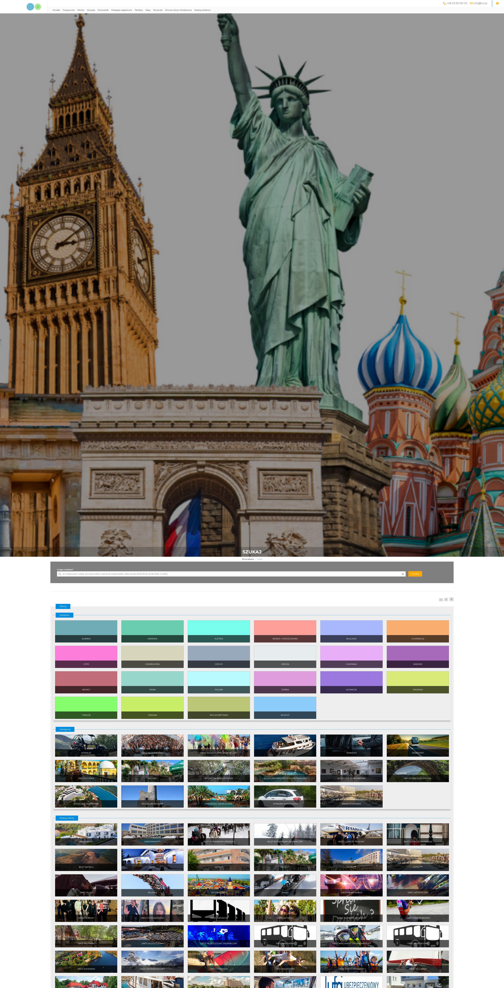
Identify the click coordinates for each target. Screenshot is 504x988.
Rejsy (148, 10)
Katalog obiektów (202, 10)
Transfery (139, 10)
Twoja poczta (69, 10)
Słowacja (91, 10)
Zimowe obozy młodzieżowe (178, 10)
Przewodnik (103, 10)
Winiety (80, 10)
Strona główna (248, 559)
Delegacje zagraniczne (121, 10)
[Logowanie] (497, 3)
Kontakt (56, 10)
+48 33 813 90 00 (457, 3)
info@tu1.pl (480, 3)
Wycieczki (157, 10)
